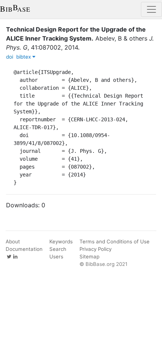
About (13, 241)
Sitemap (89, 256)
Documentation (24, 249)
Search (57, 249)
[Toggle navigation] (151, 9)
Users (56, 256)
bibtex (24, 57)
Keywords (61, 241)
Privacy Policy (95, 249)
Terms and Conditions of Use (114, 241)
